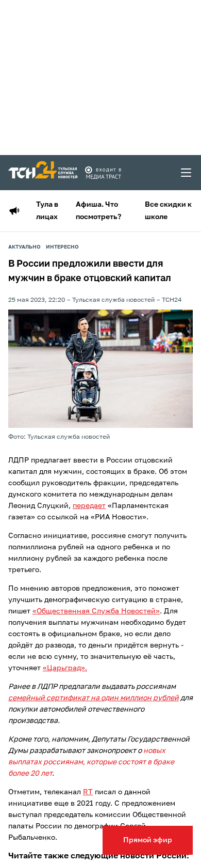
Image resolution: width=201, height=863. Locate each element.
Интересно (62, 247)
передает (89, 506)
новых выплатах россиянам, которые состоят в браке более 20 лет (91, 762)
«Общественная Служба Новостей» (96, 611)
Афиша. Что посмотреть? (98, 211)
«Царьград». (65, 668)
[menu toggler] (186, 172)
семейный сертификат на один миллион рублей (93, 698)
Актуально (24, 247)
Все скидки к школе (168, 211)
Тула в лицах (47, 211)
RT (88, 792)
